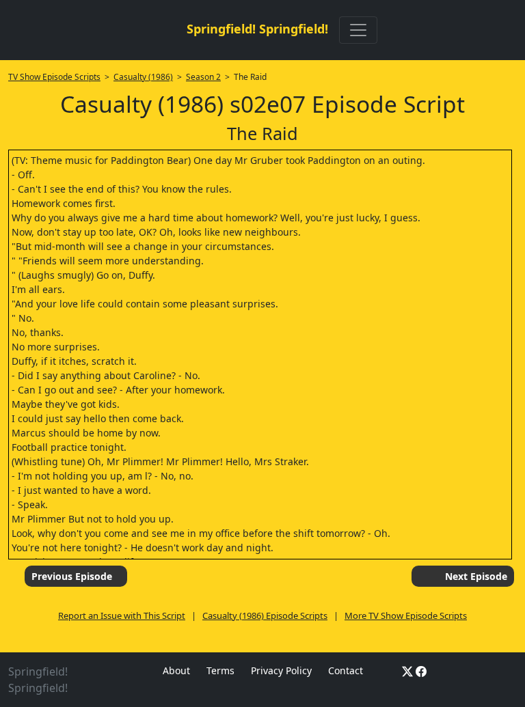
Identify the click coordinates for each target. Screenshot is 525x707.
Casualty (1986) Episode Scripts (264, 615)
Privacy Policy (281, 670)
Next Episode (476, 576)
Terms (220, 670)
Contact (345, 670)
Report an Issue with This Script (121, 615)
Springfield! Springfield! (257, 28)
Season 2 (203, 77)
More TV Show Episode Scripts (406, 615)
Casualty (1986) (143, 77)
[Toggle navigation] (358, 30)
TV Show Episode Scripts (54, 77)
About (176, 670)
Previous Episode (71, 576)
